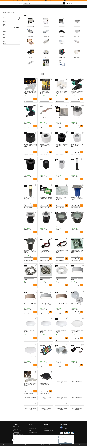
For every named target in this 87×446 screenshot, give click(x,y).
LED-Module (62, 47)
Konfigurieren (65, 439)
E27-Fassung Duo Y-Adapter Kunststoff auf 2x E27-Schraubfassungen (60, 357)
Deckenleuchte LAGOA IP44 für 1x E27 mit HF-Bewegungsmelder (76, 304)
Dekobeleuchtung (62, 26)
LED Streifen (30, 47)
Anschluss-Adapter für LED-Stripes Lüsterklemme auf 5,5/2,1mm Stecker (30, 118)
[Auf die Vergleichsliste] (36, 79)
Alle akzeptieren (65, 437)
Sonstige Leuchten (62, 67)
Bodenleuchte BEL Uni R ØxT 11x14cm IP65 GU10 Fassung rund (30, 251)
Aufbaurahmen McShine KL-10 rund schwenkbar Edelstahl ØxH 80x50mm (77, 118)
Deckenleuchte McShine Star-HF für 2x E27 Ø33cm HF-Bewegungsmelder (30, 357)
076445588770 (16, 432)
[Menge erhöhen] (32, 99)
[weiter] (83, 74)
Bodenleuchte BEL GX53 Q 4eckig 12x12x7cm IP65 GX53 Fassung (61, 225)
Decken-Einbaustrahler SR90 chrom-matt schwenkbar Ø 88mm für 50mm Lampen (46, 278)
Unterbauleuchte (30, 67)
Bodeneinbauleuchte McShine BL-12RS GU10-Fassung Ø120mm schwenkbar (45, 225)
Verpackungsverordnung (33, 432)
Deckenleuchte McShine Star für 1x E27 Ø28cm (30, 331)
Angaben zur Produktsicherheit (28, 101)
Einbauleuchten (30, 36)
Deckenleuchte (46, 26)
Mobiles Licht (46, 57)
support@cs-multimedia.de (18, 434)
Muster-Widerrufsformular (48, 430)
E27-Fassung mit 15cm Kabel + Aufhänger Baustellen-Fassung (76, 357)
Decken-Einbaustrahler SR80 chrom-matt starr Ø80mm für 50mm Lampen (30, 278)
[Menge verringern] (25, 99)
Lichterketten (30, 57)
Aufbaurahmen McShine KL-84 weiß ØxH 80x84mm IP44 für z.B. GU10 (62, 171)
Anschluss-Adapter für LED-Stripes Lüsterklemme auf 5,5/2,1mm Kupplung (77, 92)
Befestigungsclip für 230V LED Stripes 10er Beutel (61, 198)
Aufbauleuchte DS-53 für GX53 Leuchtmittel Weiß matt (61, 118)
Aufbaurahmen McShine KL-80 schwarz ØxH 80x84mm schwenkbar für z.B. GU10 (30, 171)
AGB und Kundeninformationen (34, 426)
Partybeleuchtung (62, 57)
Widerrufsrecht (31, 433)
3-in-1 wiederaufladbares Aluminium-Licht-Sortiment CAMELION (44, 92)
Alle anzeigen (16, 27)
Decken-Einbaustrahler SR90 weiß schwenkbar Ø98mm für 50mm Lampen (61, 278)
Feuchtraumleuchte (46, 36)
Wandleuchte (46, 67)
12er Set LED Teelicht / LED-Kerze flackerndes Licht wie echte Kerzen (30, 92)
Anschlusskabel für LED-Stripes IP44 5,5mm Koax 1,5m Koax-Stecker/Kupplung (46, 118)
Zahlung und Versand (48, 426)
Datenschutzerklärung (23, 442)
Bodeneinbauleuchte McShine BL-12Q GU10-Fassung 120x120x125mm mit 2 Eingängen (77, 198)
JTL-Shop (82, 444)
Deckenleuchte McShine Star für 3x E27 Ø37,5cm (61, 331)
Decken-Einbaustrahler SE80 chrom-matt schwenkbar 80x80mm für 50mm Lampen (77, 251)
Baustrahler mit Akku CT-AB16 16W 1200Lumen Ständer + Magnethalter (46, 198)
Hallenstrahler (61, 36)
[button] (67, 3)
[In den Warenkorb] (35, 99)
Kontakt (45, 428)
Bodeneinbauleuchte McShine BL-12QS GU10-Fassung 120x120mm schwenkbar (30, 225)
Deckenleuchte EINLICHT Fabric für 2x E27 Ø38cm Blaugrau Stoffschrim (46, 304)
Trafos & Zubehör (77, 57)
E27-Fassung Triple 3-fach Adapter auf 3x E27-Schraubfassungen (30, 384)
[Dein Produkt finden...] (64, 3)
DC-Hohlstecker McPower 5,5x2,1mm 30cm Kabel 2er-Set (62, 251)
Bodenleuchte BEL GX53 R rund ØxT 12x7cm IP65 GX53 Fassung (77, 225)
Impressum (17, 442)
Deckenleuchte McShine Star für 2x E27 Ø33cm (46, 331)
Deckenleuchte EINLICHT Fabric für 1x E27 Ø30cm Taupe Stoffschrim (30, 304)
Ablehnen (65, 442)
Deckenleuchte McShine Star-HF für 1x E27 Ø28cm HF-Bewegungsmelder (77, 331)
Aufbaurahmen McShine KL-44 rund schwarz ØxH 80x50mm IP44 (62, 145)
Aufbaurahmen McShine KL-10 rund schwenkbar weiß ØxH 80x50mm (46, 145)
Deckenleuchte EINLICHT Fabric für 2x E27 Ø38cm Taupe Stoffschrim (61, 304)
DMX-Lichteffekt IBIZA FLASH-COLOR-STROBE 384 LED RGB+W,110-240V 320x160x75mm (45, 357)
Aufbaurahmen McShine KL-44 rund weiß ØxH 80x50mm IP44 (77, 145)
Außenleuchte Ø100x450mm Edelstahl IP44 (29, 198)
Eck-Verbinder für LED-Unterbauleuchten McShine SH (45, 384)
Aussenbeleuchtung (30, 26)
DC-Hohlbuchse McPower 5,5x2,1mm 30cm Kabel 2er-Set (45, 251)
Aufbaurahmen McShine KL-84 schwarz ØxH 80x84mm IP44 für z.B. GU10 (46, 171)
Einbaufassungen (77, 26)
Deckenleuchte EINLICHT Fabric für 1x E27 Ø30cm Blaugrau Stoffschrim (77, 278)
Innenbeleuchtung (77, 36)
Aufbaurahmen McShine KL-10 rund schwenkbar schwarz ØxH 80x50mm (30, 145)
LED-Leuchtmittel (46, 47)
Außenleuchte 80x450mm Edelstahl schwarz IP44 (77, 171)
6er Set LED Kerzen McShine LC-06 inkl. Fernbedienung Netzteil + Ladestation (61, 92)
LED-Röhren (77, 47)
